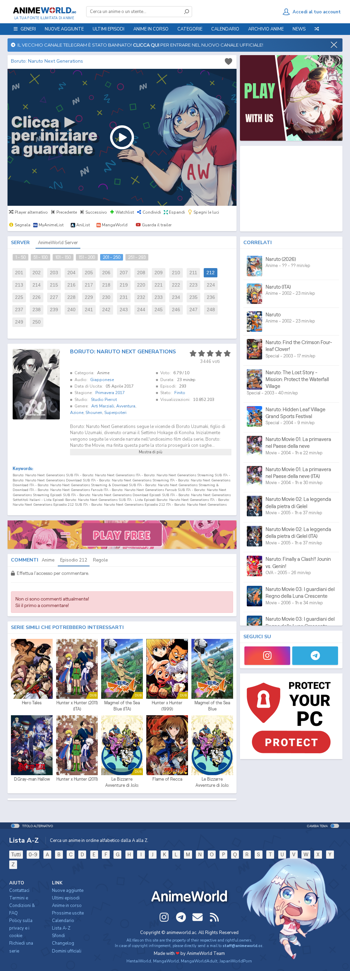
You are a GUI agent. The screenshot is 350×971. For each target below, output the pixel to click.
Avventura (125, 406)
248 (211, 309)
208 (141, 272)
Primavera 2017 (110, 392)
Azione (76, 412)
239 (54, 309)
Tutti (16, 854)
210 (176, 272)
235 (193, 297)
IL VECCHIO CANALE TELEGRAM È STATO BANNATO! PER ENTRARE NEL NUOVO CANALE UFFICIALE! (139, 45)
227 (54, 297)
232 (141, 297)
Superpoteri (115, 412)
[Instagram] (267, 655)
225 (19, 297)
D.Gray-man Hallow (32, 779)
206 (106, 272)
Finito (179, 392)
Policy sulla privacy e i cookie (20, 928)
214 (36, 285)
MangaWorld (166, 961)
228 (71, 297)
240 (71, 309)
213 (19, 285)
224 (211, 285)
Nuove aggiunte (64, 29)
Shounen (93, 412)
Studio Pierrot (104, 399)
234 (176, 297)
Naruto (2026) (281, 259)
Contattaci (19, 890)
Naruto (273, 314)
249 (19, 322)
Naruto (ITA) (278, 287)
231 (124, 297)
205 (89, 272)
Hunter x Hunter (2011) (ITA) (77, 705)
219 (124, 285)
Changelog (63, 943)
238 (36, 309)
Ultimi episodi (108, 29)
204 (71, 272)
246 (176, 309)
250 (36, 322)
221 (158, 285)
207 (124, 272)
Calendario (225, 29)
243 (124, 309)
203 (54, 272)
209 (158, 272)
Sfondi (58, 936)
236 (211, 297)
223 (193, 285)
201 (19, 272)
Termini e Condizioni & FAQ (22, 905)
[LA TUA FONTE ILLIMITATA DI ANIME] (44, 10)
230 (106, 297)
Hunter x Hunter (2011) (77, 779)
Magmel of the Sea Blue (212, 705)
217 (89, 285)
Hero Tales (32, 702)
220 (141, 285)
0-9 (33, 854)
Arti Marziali (102, 406)
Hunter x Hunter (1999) (167, 705)
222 (176, 285)
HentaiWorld (138, 961)
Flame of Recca (167, 779)
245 (158, 309)
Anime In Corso (151, 29)
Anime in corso (67, 906)
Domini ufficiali (66, 951)
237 (19, 309)
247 (193, 309)
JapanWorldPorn (235, 961)
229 (89, 297)
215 (54, 285)
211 (193, 272)
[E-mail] (197, 917)
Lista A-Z (61, 928)
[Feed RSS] (214, 917)
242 (106, 309)
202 (36, 272)
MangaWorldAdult (199, 961)
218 (106, 285)
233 (158, 297)
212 (210, 272)
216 (71, 285)
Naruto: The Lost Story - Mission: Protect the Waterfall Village (297, 379)
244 (141, 309)
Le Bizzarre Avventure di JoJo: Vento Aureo (212, 782)
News (299, 29)
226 (36, 297)
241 (89, 309)
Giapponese (102, 379)
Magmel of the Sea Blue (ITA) (122, 705)
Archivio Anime (266, 29)
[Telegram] (315, 655)
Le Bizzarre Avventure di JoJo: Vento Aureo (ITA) (122, 782)
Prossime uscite (68, 913)
